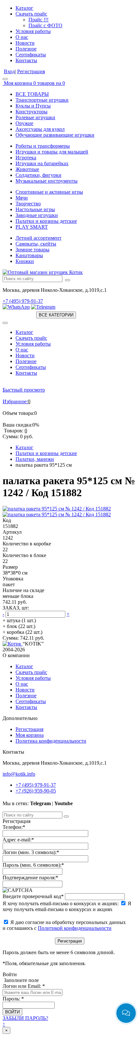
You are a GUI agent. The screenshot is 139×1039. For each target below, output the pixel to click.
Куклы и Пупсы (33, 105)
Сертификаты (31, 54)
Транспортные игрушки (42, 100)
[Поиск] (67, 280)
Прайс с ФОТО (45, 25)
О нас (22, 37)
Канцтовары (29, 255)
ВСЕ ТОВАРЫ (32, 94)
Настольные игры (35, 209)
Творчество (28, 203)
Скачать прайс (31, 14)
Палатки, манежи (35, 459)
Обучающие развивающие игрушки (55, 135)
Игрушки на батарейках (42, 163)
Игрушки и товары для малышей (52, 151)
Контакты (26, 60)
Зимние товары (32, 249)
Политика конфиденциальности (51, 741)
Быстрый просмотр (24, 390)
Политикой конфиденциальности (75, 928)
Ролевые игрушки (35, 117)
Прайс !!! (38, 19)
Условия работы (33, 31)
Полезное (26, 48)
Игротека (26, 157)
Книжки (25, 261)
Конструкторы (32, 111)
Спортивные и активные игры (49, 192)
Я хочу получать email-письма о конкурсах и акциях (67, 906)
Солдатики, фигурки (38, 175)
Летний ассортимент (38, 238)
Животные (27, 169)
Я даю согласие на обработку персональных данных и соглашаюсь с (64, 925)
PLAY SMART (32, 227)
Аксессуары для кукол (40, 129)
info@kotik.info (19, 774)
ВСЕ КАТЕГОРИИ (56, 315)
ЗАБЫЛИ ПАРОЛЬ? (25, 1018)
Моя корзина (30, 735)
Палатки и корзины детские (46, 221)
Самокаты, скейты (36, 243)
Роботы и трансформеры (43, 146)
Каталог (24, 8)
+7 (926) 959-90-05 (36, 791)
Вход (9, 71)
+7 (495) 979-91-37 (23, 301)
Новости (25, 43)
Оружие (24, 123)
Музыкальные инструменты (47, 181)
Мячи (22, 197)
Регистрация (31, 71)
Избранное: (15, 401)
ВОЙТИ (12, 1012)
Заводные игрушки (37, 215)
